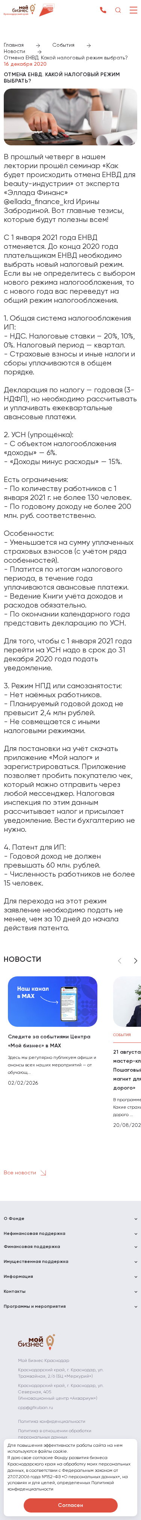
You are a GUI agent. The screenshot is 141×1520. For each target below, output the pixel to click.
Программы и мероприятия (35, 1306)
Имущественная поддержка (36, 1262)
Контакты (15, 1291)
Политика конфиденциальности (51, 1421)
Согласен (70, 1505)
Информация (18, 1277)
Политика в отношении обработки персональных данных (54, 1434)
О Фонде (14, 1219)
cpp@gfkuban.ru (35, 1408)
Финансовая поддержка (32, 1247)
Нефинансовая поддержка (34, 1234)
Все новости (21, 1172)
